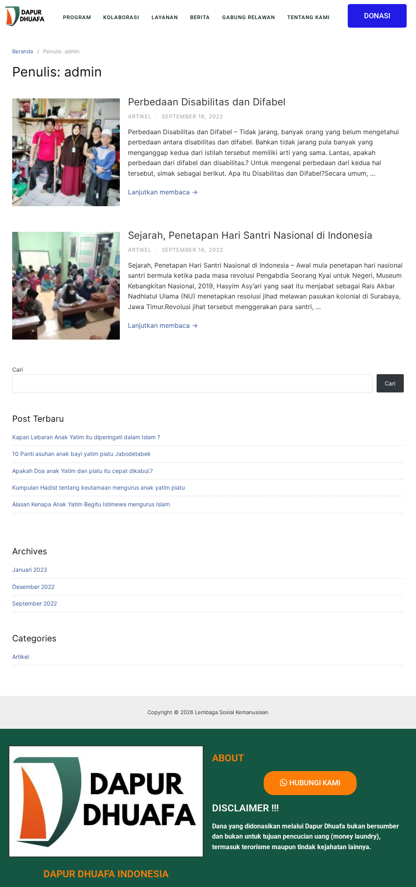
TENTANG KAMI (308, 17)
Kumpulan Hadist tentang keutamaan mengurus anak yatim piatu (98, 487)
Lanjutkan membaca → (163, 192)
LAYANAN (165, 17)
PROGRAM (77, 17)
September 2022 (34, 603)
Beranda (22, 51)
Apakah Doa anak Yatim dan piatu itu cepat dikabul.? (82, 470)
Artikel (140, 116)
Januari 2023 (29, 569)
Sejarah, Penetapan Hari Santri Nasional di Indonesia (250, 235)
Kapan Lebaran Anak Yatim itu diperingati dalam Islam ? (86, 437)
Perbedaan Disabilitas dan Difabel (207, 102)
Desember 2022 (33, 586)
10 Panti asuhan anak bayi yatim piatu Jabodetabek (81, 453)
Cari (17, 369)
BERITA (200, 17)
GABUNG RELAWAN (248, 17)
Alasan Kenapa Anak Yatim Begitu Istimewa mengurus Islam (91, 504)
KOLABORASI (121, 17)
